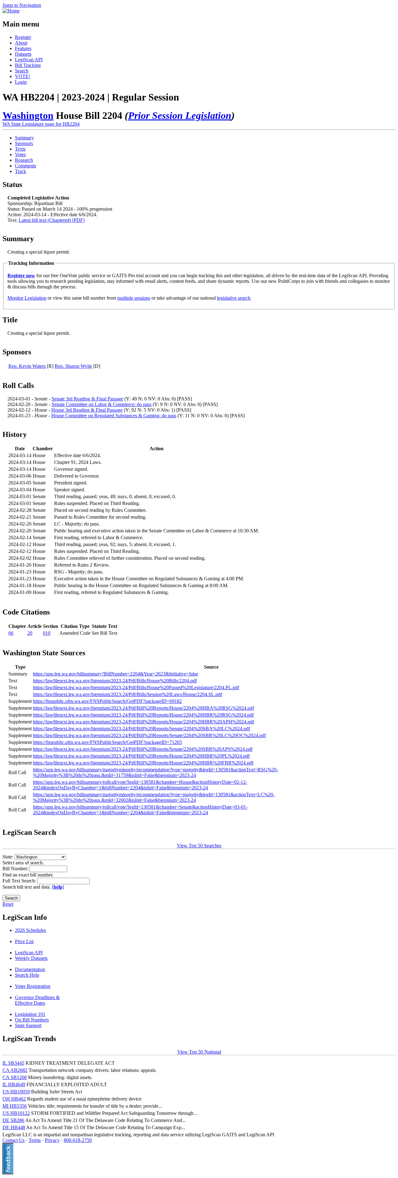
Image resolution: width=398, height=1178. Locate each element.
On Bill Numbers (32, 1019)
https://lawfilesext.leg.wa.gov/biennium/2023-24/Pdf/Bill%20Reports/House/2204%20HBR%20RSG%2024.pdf (143, 715)
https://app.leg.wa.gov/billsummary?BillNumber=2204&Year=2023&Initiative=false (115, 673)
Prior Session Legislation (179, 115)
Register (23, 37)
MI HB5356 (14, 1106)
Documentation (30, 969)
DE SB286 (13, 1120)
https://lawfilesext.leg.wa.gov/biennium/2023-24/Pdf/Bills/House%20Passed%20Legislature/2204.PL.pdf (136, 687)
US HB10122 (16, 1113)
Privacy (52, 1140)
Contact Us (13, 1140)
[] (58, 887)
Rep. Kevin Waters (27, 366)
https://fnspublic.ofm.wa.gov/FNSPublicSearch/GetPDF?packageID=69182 (107, 701)
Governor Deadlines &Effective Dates (37, 1000)
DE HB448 (13, 1127)
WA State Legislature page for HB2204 (41, 124)
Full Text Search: (19, 880)
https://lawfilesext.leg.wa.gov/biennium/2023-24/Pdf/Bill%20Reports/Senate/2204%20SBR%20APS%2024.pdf (142, 749)
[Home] (11, 10)
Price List (24, 941)
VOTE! (22, 76)
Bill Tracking (28, 65)
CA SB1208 (14, 1077)
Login (21, 82)
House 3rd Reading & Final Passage (87, 410)
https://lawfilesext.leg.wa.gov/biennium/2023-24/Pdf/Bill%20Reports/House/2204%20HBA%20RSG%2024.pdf (143, 708)
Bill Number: (16, 868)
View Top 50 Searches (199, 845)
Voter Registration (32, 986)
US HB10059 (16, 1091)
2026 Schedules (30, 930)
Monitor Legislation (26, 298)
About (21, 42)
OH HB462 (14, 1098)
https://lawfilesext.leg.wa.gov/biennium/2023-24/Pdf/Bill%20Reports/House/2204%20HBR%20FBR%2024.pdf (143, 762)
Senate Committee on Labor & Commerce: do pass (101, 404)
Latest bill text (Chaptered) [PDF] (52, 220)
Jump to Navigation (21, 5)
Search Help (27, 975)
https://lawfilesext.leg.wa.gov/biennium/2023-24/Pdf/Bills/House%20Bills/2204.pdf (115, 680)
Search (21, 70)
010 (46, 633)
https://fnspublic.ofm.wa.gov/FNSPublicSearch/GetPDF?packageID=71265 (107, 742)
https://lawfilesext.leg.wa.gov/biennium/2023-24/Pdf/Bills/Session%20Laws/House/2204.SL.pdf (127, 694)
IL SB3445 (13, 1063)
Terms (35, 1140)
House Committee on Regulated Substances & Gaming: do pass (113, 415)
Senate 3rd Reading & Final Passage (87, 398)
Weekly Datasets (31, 958)
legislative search (233, 298)
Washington (27, 115)
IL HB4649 (13, 1084)
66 (10, 633)
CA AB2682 (14, 1070)
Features (23, 48)
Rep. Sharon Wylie (73, 366)
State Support (28, 1025)
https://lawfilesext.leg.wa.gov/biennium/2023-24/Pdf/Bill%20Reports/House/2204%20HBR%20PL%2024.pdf (141, 756)
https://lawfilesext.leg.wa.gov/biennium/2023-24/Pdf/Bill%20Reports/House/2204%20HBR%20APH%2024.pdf (143, 721)
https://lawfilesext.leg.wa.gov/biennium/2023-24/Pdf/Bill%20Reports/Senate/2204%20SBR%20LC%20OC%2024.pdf (149, 735)
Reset (7, 904)
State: (8, 856)
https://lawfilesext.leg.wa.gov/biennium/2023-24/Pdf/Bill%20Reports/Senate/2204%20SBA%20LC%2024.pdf (141, 728)
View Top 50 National (199, 1051)
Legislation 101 (30, 1014)
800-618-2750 (78, 1140)
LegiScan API (29, 59)
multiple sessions (133, 298)
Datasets (23, 54)
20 (29, 633)
